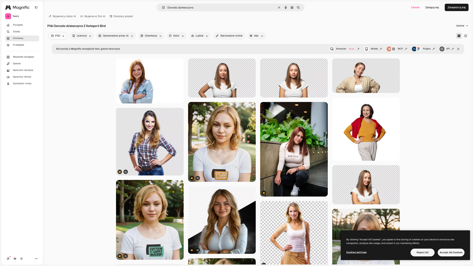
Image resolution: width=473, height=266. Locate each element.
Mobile (374, 48)
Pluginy (427, 48)
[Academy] (15, 259)
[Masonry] (459, 36)
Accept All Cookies (451, 252)
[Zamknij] (458, 48)
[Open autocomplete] (162, 7)
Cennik (415, 7)
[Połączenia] (8, 259)
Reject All (422, 252)
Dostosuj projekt (123, 16)
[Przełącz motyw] (21, 259)
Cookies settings (356, 252)
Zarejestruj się (457, 7)
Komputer (345, 48)
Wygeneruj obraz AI (64, 16)
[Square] (466, 36)
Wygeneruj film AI (94, 16)
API (448, 48)
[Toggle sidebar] (36, 7)
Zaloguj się (432, 7)
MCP (400, 48)
